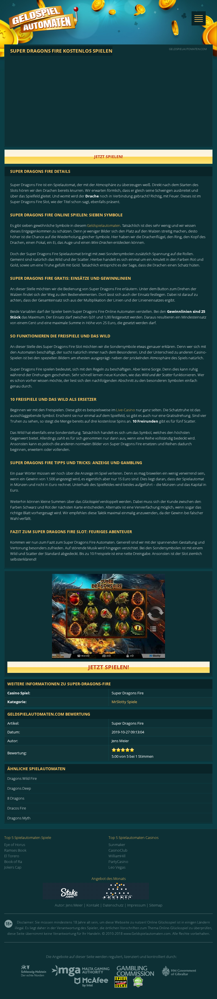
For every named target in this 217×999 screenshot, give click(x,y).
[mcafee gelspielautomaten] (91, 986)
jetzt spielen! (108, 156)
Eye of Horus (14, 844)
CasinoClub (117, 850)
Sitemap (155, 905)
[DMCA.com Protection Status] (138, 986)
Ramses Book (15, 850)
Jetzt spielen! (108, 667)
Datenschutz (113, 905)
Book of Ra (13, 861)
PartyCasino (118, 861)
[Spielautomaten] (43, 25)
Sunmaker (116, 844)
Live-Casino (125, 409)
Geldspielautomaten (103, 225)
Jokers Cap (12, 867)
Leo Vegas (116, 867)
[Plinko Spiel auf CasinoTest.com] (109, 891)
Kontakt (92, 905)
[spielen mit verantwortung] (120, 986)
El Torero (11, 855)
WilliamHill (116, 855)
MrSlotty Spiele (124, 701)
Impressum (136, 905)
